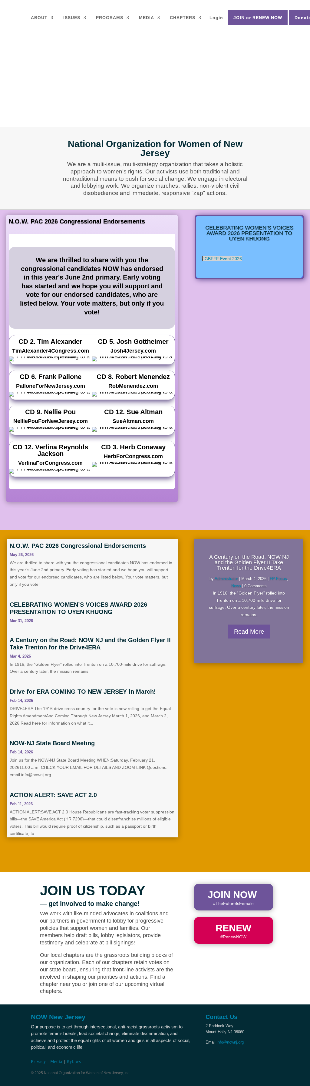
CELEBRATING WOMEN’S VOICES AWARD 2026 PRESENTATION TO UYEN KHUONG (249, 233)
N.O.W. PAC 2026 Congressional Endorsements (77, 221)
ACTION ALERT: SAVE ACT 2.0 (53, 795)
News (236, 586)
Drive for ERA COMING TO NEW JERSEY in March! (83, 691)
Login (216, 17)
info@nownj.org (230, 1042)
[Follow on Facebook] (210, 1053)
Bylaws (74, 1061)
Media (56, 1061)
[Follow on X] (222, 1053)
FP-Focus (278, 578)
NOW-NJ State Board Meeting (52, 743)
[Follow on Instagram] (234, 1053)
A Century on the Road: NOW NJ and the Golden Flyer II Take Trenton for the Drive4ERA (249, 562)
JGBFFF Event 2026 (222, 258)
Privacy (38, 1061)
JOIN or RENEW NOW (257, 17)
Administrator (226, 578)
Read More (249, 631)
